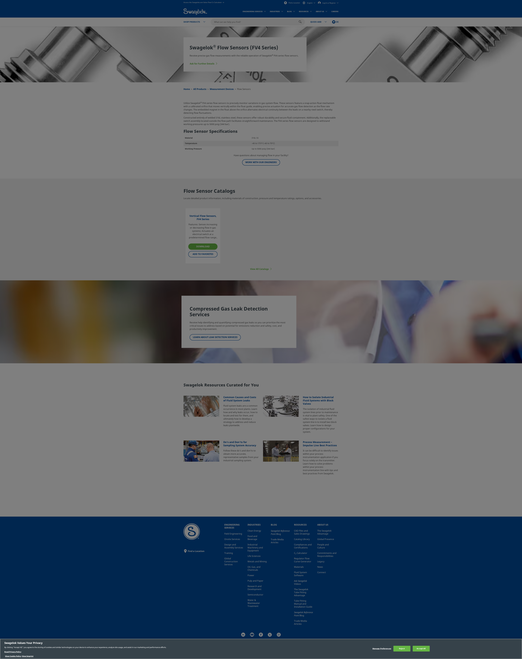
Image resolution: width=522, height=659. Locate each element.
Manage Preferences (381, 648)
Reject (402, 648)
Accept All (421, 648)
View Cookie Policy (13, 656)
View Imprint (27, 656)
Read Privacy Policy (12, 652)
